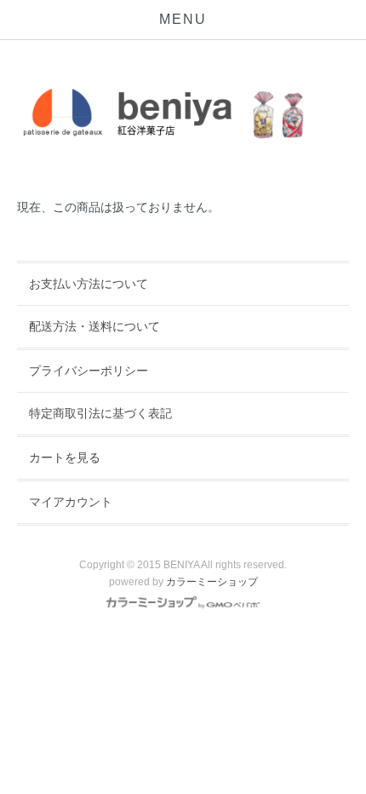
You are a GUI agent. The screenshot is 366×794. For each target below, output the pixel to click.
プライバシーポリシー (88, 370)
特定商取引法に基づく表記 (100, 413)
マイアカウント (70, 502)
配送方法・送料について (94, 326)
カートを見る (64, 457)
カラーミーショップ (212, 582)
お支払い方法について (88, 284)
